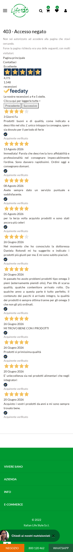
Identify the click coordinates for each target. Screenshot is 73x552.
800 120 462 (36, 548)
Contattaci (9, 62)
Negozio (12, 548)
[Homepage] (19, 10)
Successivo (30, 105)
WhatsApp (61, 548)
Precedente (12, 105)
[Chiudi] (53, 536)
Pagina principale (14, 57)
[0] (48, 11)
